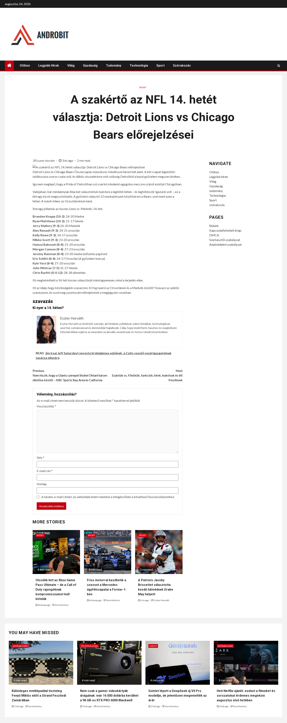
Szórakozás (20, 645)
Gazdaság (90, 65)
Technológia (139, 65)
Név (40, 457)
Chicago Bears (64, 172)
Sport (160, 65)
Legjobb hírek (48, 65)
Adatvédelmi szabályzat (225, 244)
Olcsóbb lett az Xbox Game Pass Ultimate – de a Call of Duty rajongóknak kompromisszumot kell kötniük (56, 589)
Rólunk (214, 226)
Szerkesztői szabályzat (224, 240)
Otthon (25, 65)
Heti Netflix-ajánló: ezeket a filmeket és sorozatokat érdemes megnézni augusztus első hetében (246, 695)
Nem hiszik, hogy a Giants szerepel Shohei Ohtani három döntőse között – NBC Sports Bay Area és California (70, 375)
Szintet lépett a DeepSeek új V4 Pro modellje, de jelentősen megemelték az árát (177, 695)
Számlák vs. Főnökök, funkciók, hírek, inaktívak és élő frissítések (147, 375)
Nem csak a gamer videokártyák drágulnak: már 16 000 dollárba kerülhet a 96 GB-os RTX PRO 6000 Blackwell (109, 695)
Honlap (42, 484)
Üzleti (153, 645)
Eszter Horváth (46, 160)
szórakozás (182, 65)
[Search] (278, 65)
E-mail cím (45, 471)
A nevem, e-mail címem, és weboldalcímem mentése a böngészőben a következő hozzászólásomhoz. (108, 497)
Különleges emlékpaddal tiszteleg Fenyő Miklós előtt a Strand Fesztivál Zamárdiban (39, 695)
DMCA (214, 235)
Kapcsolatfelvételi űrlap (225, 230)
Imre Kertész (62, 604)
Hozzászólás (46, 406)
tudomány (113, 65)
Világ (71, 65)
